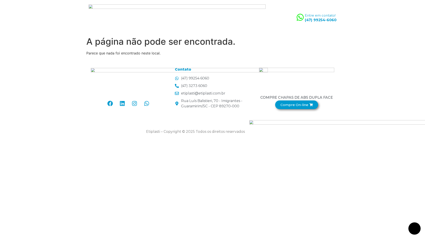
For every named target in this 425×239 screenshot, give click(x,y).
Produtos (254, 17)
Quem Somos (225, 17)
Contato (279, 17)
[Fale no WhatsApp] (414, 228)
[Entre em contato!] (300, 17)
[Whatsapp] (146, 103)
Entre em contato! (320, 15)
